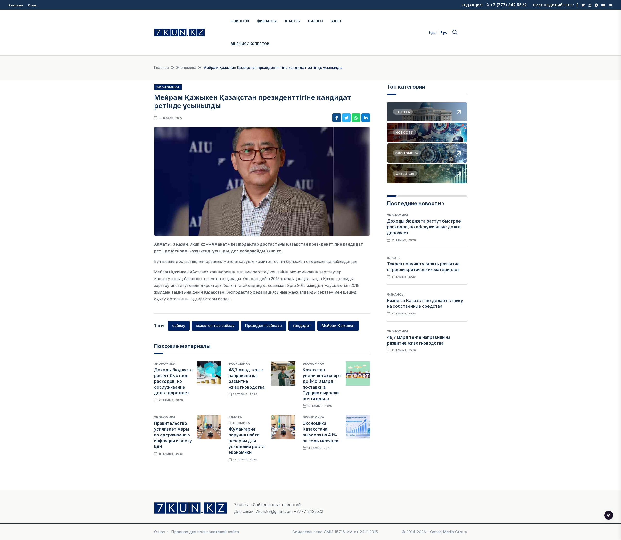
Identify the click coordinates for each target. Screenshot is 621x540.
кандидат (302, 325)
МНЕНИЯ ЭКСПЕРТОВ (250, 44)
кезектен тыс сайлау (215, 325)
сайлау (178, 325)
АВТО (336, 21)
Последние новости (414, 203)
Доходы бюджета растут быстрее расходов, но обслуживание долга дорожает (173, 381)
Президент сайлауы (263, 325)
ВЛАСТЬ (292, 21)
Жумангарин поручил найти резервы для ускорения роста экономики (247, 441)
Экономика (186, 67)
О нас (32, 5)
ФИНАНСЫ (267, 21)
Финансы (395, 294)
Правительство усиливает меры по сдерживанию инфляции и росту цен (173, 435)
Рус (444, 32)
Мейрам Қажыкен (338, 325)
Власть (235, 417)
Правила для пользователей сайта (205, 531)
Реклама (15, 5)
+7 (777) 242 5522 (508, 5)
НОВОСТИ (240, 21)
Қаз (432, 32)
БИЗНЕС (315, 21)
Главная (161, 67)
